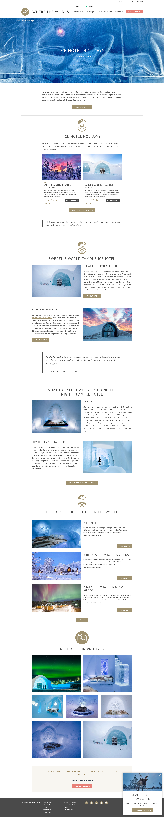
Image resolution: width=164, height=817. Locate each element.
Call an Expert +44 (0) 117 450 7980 (131, 2)
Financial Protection (70, 805)
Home (18, 21)
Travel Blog (47, 812)
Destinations (77, 12)
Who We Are (47, 802)
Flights (66, 807)
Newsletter (47, 810)
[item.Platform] (86, 802)
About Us (118, 12)
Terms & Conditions (70, 802)
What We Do (47, 805)
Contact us (46, 807)
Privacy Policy (68, 810)
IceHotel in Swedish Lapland (42, 318)
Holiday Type (90, 12)
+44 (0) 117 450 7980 (87, 780)
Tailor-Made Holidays (105, 12)
